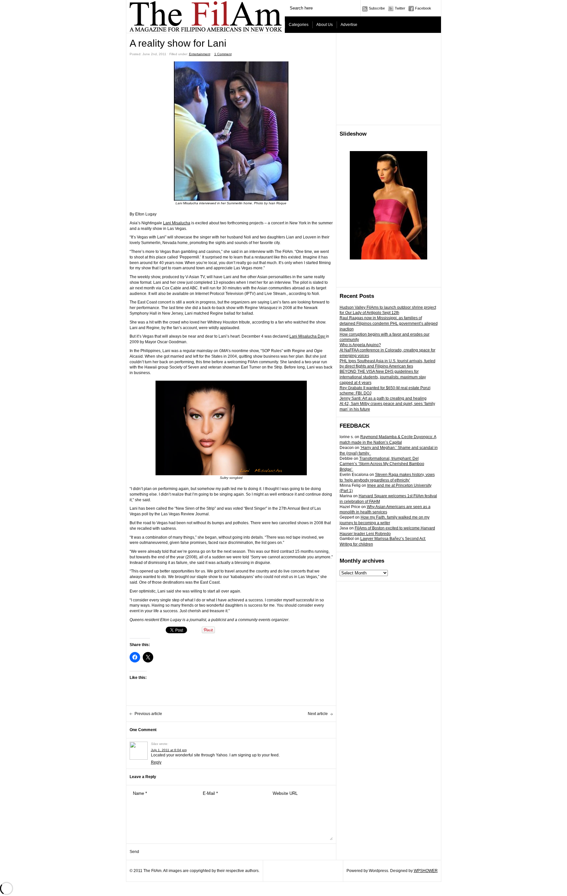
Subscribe (377, 8)
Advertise (349, 24)
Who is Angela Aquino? (360, 345)
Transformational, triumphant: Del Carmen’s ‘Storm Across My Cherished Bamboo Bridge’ (382, 464)
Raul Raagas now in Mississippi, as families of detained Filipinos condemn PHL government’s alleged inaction (389, 323)
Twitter (400, 8)
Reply (156, 762)
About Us (324, 24)
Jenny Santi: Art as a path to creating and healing (383, 398)
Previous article (148, 713)
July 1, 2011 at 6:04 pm (169, 750)
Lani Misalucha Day (307, 336)
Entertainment (199, 54)
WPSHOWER (426, 870)
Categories (298, 24)
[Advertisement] (389, 79)
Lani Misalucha (176, 223)
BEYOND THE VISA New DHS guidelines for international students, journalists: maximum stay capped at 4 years (383, 377)
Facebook (423, 8)
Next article (318, 713)
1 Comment (223, 54)
